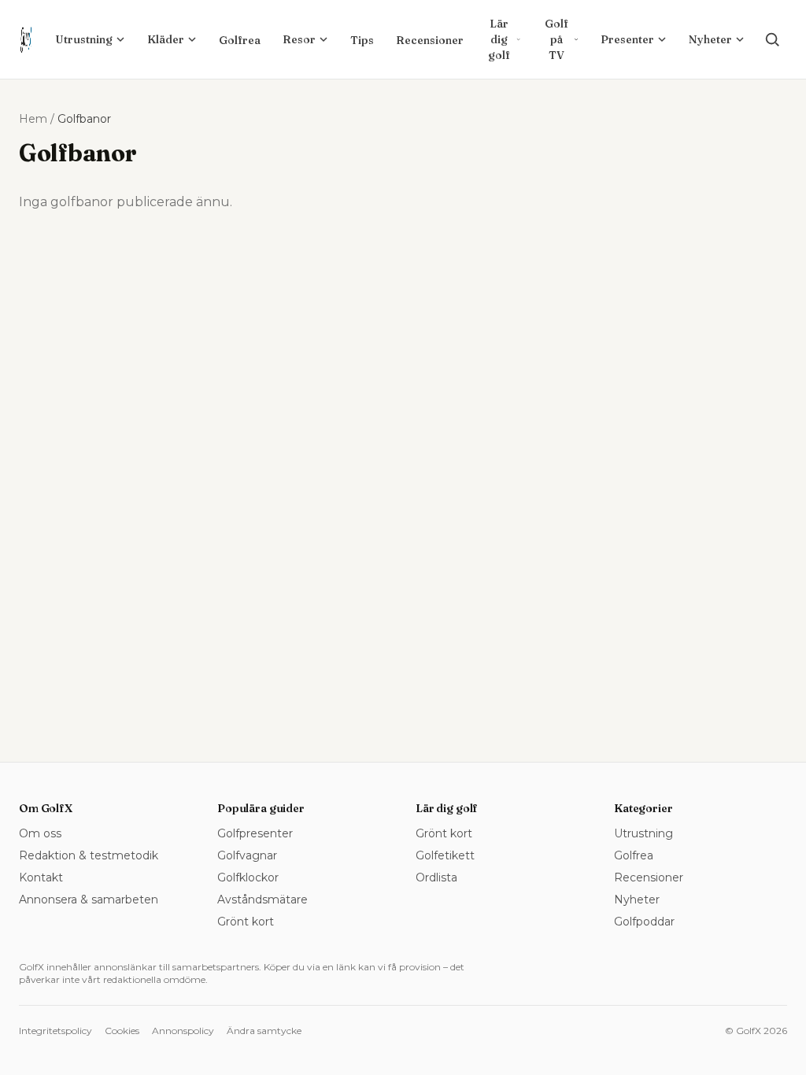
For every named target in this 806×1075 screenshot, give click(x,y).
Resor (299, 39)
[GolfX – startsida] (26, 39)
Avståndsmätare (262, 899)
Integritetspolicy (55, 1030)
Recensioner (430, 40)
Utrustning (84, 39)
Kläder (165, 39)
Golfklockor (248, 877)
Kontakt (41, 877)
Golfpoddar (644, 921)
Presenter (627, 39)
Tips (362, 40)
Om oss (40, 833)
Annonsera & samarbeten (88, 899)
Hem (33, 119)
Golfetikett (445, 855)
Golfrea (240, 40)
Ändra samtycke (264, 1030)
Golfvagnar (247, 855)
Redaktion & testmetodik (88, 855)
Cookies (122, 1030)
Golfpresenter (255, 833)
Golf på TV (556, 39)
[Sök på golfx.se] (772, 39)
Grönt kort (245, 921)
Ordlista (436, 877)
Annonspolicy (183, 1030)
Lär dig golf (499, 39)
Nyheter (710, 39)
